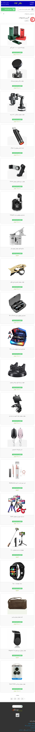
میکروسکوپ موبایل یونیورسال (17, 248)
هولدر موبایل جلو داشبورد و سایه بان (17, 416)
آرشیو (26, 20)
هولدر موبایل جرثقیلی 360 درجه (17, 114)
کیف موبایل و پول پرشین (17, 617)
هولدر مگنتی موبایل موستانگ (17, 81)
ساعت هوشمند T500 (17, 583)
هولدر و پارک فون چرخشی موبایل (17, 382)
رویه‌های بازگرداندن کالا (30, 725)
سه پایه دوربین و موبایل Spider (17, 516)
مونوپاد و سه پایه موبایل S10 (17, 550)
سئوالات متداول (31, 723)
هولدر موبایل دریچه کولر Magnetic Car (17, 650)
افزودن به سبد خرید (17, 52)
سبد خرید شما (8, 9)
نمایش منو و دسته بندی (25, 9)
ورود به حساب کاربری (30, 730)
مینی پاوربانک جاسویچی (17, 449)
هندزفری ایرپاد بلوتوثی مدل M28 (17, 349)
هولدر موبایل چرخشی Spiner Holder (17, 684)
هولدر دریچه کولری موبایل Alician (17, 181)
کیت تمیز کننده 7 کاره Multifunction (17, 483)
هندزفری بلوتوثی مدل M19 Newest (17, 315)
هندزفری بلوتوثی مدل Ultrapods (17, 215)
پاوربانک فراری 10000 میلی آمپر (17, 47)
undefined (32, 727)
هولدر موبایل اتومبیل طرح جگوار (17, 282)
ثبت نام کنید (21, 730)
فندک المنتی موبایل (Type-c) (17, 148)
